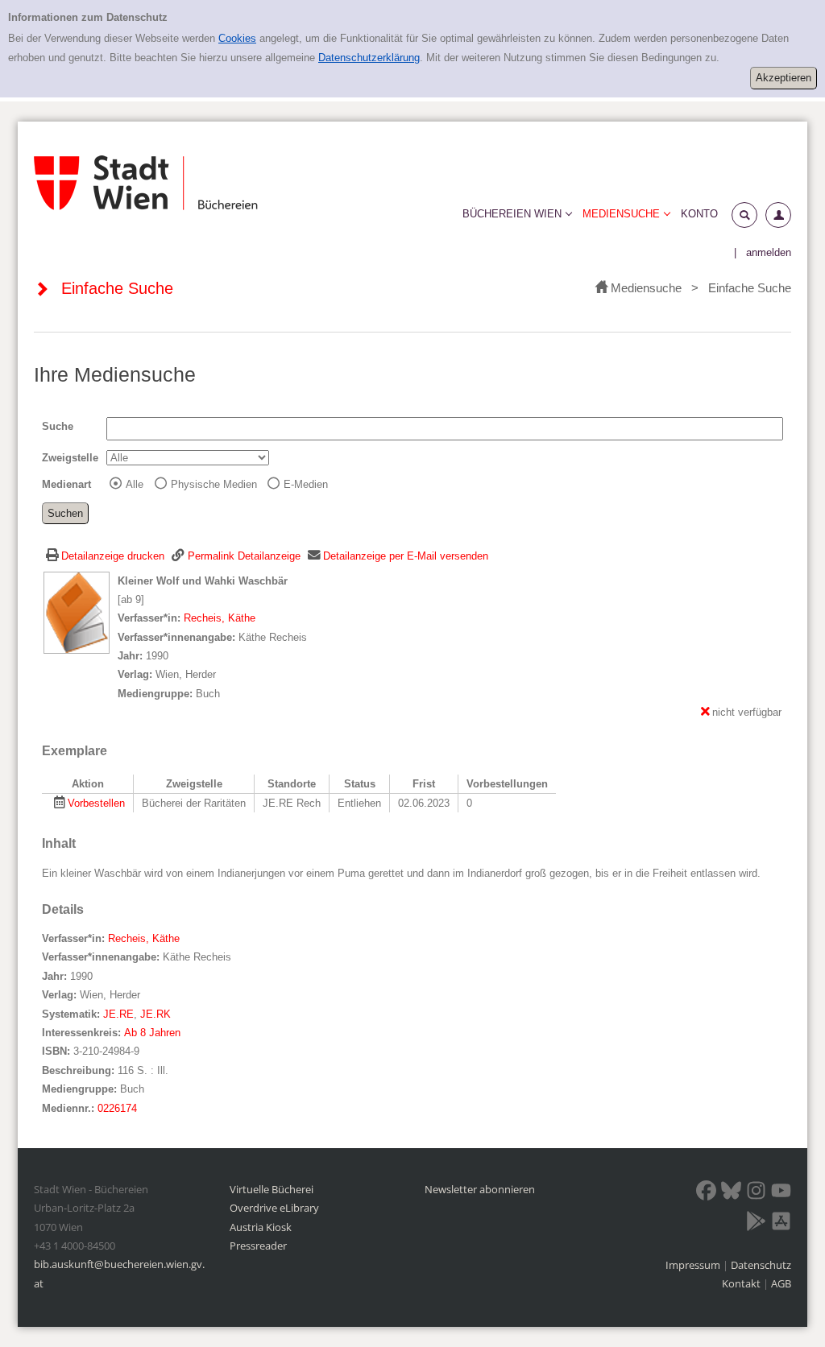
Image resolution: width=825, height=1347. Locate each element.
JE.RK (155, 1014)
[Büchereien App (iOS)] (781, 1224)
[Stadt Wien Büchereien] (146, 183)
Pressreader (258, 1245)
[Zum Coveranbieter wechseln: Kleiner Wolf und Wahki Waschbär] (77, 611)
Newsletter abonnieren (480, 1189)
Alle (134, 484)
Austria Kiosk (261, 1227)
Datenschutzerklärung (369, 58)
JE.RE (118, 1014)
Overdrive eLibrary (274, 1207)
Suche (57, 426)
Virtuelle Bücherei (271, 1189)
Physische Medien (214, 484)
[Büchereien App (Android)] (756, 1224)
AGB (781, 1283)
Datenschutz (761, 1265)
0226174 (117, 1108)
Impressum (694, 1265)
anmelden (768, 252)
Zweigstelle (70, 458)
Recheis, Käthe (219, 618)
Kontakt (741, 1283)
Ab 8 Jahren (152, 1033)
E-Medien (306, 484)
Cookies (237, 38)
